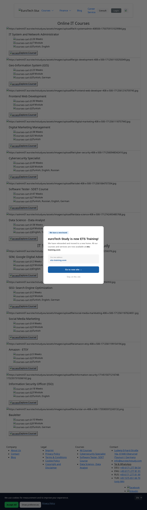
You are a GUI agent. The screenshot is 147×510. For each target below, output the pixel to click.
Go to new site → (73, 269)
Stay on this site (73, 277)
